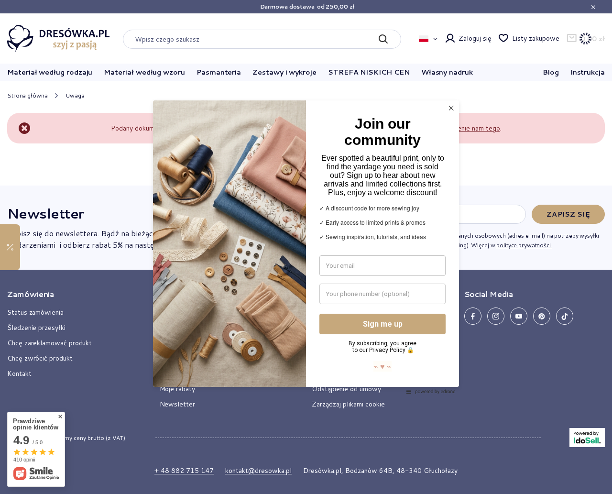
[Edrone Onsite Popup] (306, 247)
